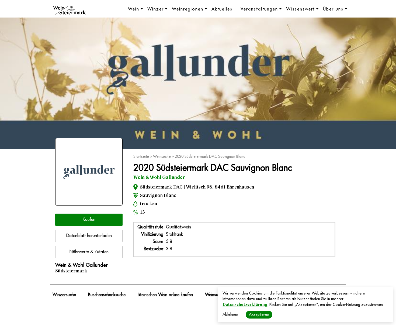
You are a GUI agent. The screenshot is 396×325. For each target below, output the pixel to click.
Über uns (333, 9)
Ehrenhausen (240, 187)
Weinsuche (162, 156)
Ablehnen (230, 314)
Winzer (155, 9)
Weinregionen (187, 9)
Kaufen (89, 219)
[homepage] (69, 11)
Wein (133, 9)
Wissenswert (300, 9)
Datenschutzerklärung (245, 304)
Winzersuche (64, 295)
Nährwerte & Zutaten (89, 252)
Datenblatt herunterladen (89, 236)
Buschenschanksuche (107, 295)
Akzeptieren (259, 314)
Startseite (141, 156)
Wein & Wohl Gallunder (159, 177)
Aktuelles (221, 9)
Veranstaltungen (259, 9)
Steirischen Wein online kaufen (165, 295)
